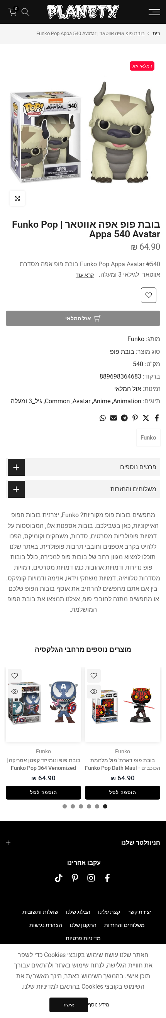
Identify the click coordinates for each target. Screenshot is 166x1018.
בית (156, 33)
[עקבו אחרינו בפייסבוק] (107, 877)
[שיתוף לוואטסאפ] (102, 417)
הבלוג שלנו (78, 912)
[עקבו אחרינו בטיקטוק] (58, 877)
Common (57, 401)
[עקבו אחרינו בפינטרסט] (75, 877)
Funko (135, 339)
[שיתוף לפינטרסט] (135, 417)
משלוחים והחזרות (124, 925)
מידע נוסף (98, 1005)
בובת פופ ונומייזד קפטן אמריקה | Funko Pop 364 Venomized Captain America (43, 768)
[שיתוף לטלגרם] (124, 417)
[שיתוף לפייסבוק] (156, 417)
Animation (127, 401)
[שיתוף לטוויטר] (145, 417)
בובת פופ (122, 351)
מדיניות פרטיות (83, 938)
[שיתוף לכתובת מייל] (113, 417)
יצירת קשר (139, 912)
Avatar (81, 401)
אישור (68, 1005)
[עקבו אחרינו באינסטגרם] (91, 877)
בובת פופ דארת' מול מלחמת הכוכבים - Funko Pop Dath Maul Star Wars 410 (122, 768)
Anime (101, 401)
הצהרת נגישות (45, 925)
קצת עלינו (109, 912)
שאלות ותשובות (40, 912)
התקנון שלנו (83, 925)
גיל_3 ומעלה (26, 401)
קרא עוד (85, 275)
